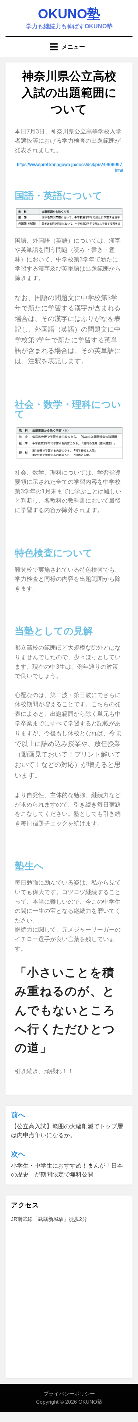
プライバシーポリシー (69, 1394)
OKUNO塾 (69, 13)
